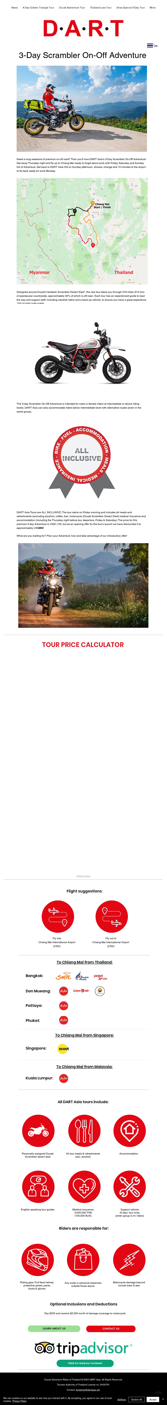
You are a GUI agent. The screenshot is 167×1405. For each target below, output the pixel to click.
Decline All (136, 1399)
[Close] (163, 1399)
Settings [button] (121, 1399)
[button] (83, 585)
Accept (152, 1399)
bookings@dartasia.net (88, 1390)
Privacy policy (83, 876)
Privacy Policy (19, 1401)
